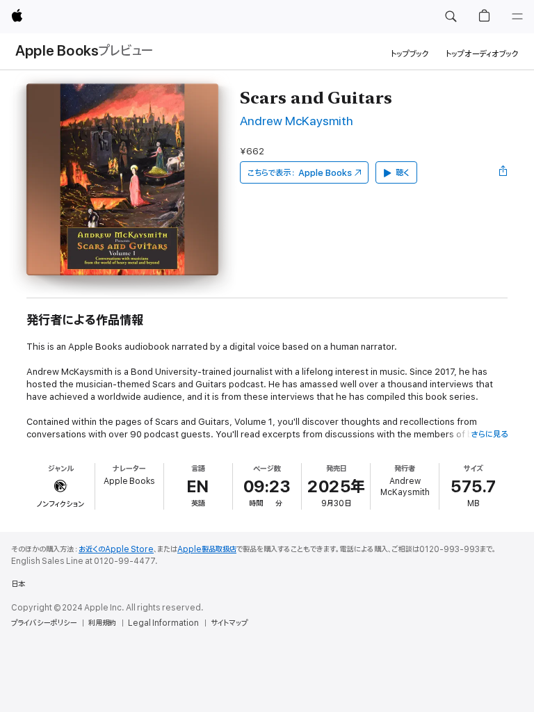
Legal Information (163, 623)
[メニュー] (517, 16)
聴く (403, 173)
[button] (450, 16)
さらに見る (489, 434)
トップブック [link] (410, 54)
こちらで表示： (300, 173)
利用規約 (102, 623)
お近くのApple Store (116, 549)
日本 (18, 584)
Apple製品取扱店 (206, 549)
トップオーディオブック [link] (482, 54)
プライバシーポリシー (43, 623)
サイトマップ (229, 623)
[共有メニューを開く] (503, 172)
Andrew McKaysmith (296, 121)
